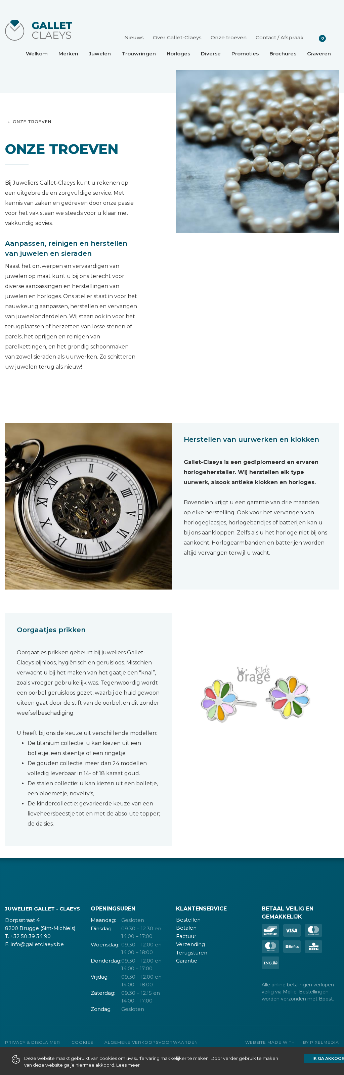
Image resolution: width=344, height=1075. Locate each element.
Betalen (186, 928)
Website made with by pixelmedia (292, 1042)
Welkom (37, 53)
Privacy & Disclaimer (32, 1042)
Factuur (186, 936)
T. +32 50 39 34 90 (28, 936)
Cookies (82, 1042)
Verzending (190, 944)
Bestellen (188, 920)
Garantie (186, 960)
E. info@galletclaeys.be (34, 944)
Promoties (245, 53)
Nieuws (134, 37)
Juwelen (100, 53)
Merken (68, 53)
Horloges (178, 53)
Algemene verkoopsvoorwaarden (151, 1042)
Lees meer (128, 1065)
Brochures (282, 53)
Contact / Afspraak (280, 37)
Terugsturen (191, 952)
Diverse (211, 53)
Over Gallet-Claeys (177, 37)
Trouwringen (139, 53)
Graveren (319, 53)
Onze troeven (229, 37)
